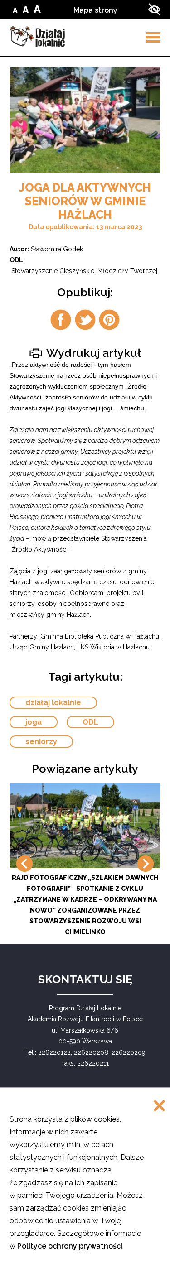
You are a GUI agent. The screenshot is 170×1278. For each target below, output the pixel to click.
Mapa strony (95, 10)
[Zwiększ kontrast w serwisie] (154, 9)
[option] (85, 120)
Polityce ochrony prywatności (69, 1246)
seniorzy (41, 741)
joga (33, 722)
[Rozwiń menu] (153, 37)
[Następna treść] (145, 864)
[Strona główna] (37, 36)
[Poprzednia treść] (24, 864)
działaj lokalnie (53, 702)
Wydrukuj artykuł (92, 352)
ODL (90, 722)
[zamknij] (159, 1106)
